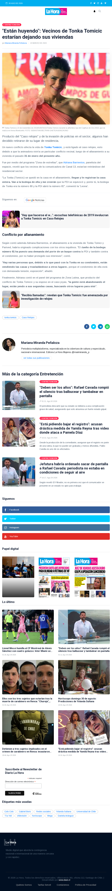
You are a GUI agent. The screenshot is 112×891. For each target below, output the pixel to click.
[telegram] (105, 3)
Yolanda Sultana (63, 811)
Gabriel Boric (25, 811)
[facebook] (91, 3)
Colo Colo (9, 811)
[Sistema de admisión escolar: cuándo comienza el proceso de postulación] (18, 576)
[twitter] (94, 3)
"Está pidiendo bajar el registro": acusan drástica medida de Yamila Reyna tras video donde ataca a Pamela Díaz (74, 428)
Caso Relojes (28, 317)
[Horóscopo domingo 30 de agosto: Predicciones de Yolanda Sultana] (84, 677)
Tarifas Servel (44, 885)
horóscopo (37, 816)
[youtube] (101, 3)
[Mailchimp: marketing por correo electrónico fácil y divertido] (36, 795)
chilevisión (22, 816)
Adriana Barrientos (74, 162)
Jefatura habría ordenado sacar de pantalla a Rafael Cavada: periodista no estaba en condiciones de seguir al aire (74, 468)
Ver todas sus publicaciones (36, 358)
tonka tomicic (10, 317)
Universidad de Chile (86, 811)
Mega (49, 816)
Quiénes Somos (24, 885)
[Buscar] (100, 11)
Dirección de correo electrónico (20, 781)
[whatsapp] (107, 326)
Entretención (51, 374)
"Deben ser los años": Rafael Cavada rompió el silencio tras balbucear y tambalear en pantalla (74, 391)
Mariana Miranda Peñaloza (16, 43)
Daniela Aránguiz (66, 816)
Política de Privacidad (85, 885)
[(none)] (8, 344)
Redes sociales (43, 811)
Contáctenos (63, 885)
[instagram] (98, 3)
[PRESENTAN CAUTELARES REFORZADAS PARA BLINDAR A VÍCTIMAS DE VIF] (54, 576)
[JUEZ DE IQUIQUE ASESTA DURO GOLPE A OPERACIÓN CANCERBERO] (90, 576)
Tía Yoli (8, 816)
